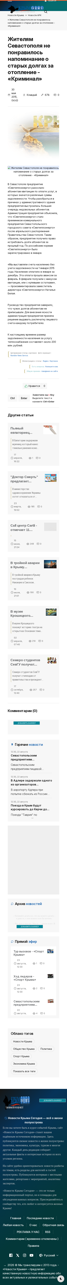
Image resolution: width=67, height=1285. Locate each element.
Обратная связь (53, 1225)
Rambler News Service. (19, 355)
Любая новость (13, 1225)
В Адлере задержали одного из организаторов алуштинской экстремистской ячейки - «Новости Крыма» (31, 782)
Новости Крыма (16, 15)
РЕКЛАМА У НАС (28, 1232)
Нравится (37, 385)
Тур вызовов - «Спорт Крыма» (29, 953)
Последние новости (40, 1218)
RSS (47, 1232)
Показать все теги (24, 1071)
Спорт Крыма (21, 1056)
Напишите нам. (51, 366)
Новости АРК (34, 15)
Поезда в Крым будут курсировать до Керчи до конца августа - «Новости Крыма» (29, 807)
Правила (33, 1245)
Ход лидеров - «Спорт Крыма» (25, 978)
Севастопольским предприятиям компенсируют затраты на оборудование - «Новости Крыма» (30, 757)
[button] (46, 10)
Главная (15, 1218)
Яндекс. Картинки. (50, 361)
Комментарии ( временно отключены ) (32, 1239)
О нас (33, 1225)
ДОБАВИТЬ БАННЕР (27, 723)
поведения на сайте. (49, 371)
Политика (46, 1048)
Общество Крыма (24, 1048)
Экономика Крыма (24, 1063)
